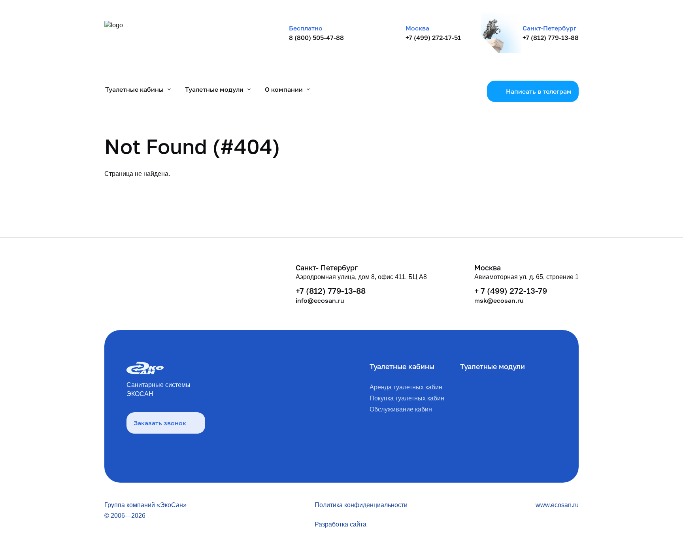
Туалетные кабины (402, 366)
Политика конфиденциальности (361, 505)
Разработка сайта (340, 524)
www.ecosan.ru (557, 505)
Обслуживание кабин (401, 409)
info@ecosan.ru (320, 300)
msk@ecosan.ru (499, 300)
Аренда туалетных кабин (406, 387)
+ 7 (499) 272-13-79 (510, 290)
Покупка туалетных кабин (407, 398)
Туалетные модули (492, 366)
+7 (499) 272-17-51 (433, 37)
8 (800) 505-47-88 (316, 37)
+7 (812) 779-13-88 (551, 37)
